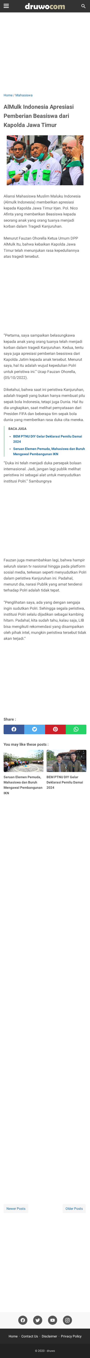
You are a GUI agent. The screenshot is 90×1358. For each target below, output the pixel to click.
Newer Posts (15, 1208)
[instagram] (67, 1320)
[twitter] (34, 729)
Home (13, 1336)
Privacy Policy (71, 1336)
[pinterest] (55, 729)
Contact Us (29, 1336)
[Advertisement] (45, 53)
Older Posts (74, 1208)
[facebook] (14, 729)
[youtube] (52, 1320)
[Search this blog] (83, 6)
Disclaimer (49, 1336)
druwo (51, 1351)
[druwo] (44, 6)
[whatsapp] (76, 729)
